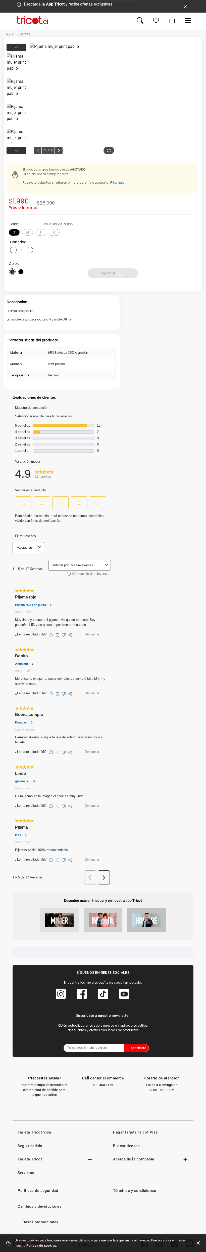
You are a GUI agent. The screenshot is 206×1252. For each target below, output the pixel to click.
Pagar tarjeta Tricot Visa (135, 1132)
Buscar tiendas (126, 1146)
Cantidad (18, 242)
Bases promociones (41, 1222)
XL (54, 232)
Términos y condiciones (134, 1190)
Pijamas (24, 34)
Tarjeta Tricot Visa (34, 1132)
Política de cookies (41, 1245)
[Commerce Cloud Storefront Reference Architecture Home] (32, 20)
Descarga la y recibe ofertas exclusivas (68, 4)
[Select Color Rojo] (12, 272)
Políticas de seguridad (38, 1190)
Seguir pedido (30, 1146)
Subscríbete (136, 1048)
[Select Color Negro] (20, 271)
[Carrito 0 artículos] (172, 20)
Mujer (10, 34)
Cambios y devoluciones (40, 1206)
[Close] (185, 6)
